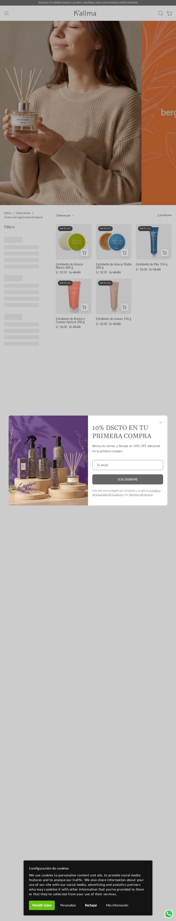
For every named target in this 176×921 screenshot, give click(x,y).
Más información (117, 905)
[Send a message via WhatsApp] (169, 914)
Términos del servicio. (141, 494)
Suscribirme (128, 479)
